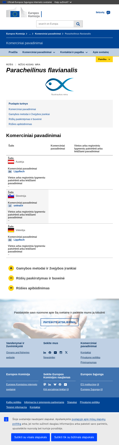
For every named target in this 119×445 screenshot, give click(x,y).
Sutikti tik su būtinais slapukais (74, 437)
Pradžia (13, 52)
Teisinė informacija (16, 407)
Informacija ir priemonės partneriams (44, 402)
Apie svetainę (101, 52)
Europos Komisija (15, 33)
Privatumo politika (90, 357)
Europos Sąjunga (90, 389)
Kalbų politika (13, 402)
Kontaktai (86, 352)
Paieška (78, 24)
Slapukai (72, 402)
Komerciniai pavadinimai (48, 33)
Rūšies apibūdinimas (20, 124)
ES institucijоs (88, 384)
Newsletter (49, 357)
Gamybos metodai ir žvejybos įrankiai (29, 114)
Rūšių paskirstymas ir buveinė (25, 119)
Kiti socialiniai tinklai (54, 389)
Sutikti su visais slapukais (30, 437)
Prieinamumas (89, 362)
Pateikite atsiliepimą (59, 322)
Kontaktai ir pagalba (72, 52)
